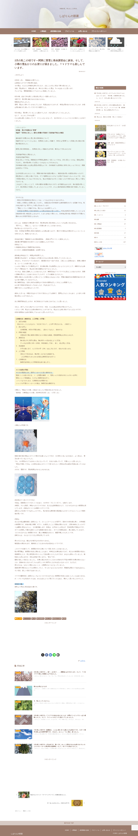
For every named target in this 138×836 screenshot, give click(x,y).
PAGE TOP (70, 823)
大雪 (34, 618)
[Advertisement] (50, 637)
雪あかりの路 (57, 618)
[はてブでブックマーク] (50, 655)
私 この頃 (19, 618)
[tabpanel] (22, 45)
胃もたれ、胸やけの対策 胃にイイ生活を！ (109, 117)
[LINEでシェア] (54, 655)
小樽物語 (74, 830)
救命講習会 (41, 618)
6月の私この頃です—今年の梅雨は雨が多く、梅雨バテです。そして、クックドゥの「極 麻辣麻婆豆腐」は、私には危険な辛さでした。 (110, 107)
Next (126, 45)
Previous (11, 45)
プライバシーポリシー (119, 830)
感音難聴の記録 (84, 830)
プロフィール (95, 830)
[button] (58, 655)
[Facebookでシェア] (46, 655)
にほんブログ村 (107, 248)
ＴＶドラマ (27, 618)
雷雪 (65, 618)
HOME (67, 830)
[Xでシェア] (42, 655)
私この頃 (49, 618)
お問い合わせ (106, 830)
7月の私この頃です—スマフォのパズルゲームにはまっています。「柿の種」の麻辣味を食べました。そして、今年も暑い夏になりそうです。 (110, 95)
